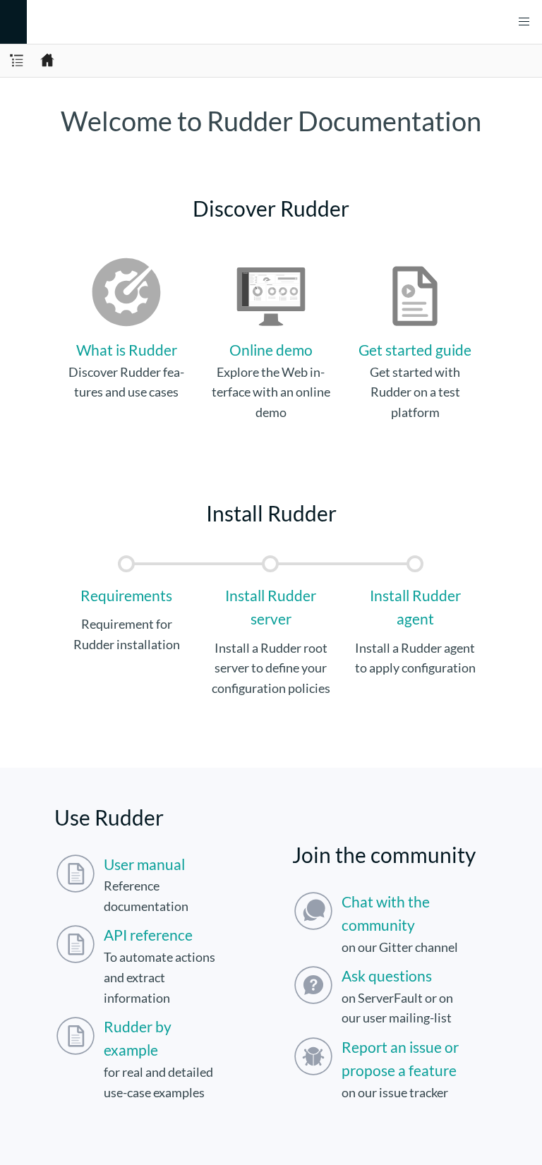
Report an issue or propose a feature (400, 1058)
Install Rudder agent (415, 606)
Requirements (126, 595)
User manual (144, 864)
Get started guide (415, 349)
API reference (148, 934)
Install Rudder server (270, 606)
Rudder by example (137, 1038)
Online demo (271, 349)
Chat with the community (386, 913)
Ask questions (387, 975)
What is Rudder (126, 349)
